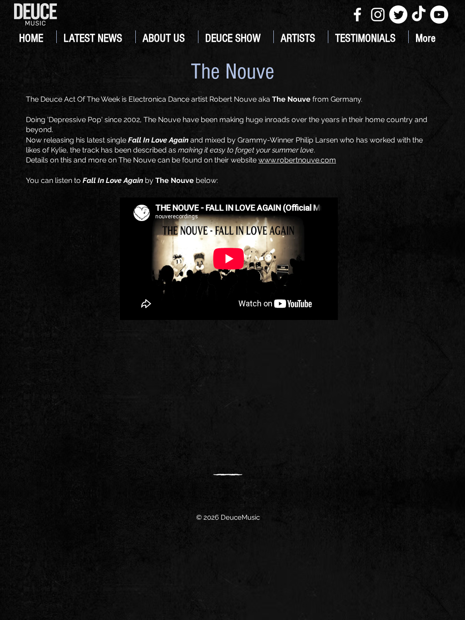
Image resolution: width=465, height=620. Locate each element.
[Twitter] (398, 14)
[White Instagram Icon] (378, 14)
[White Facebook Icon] (357, 14)
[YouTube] (439, 14)
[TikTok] (419, 14)
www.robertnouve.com (297, 160)
